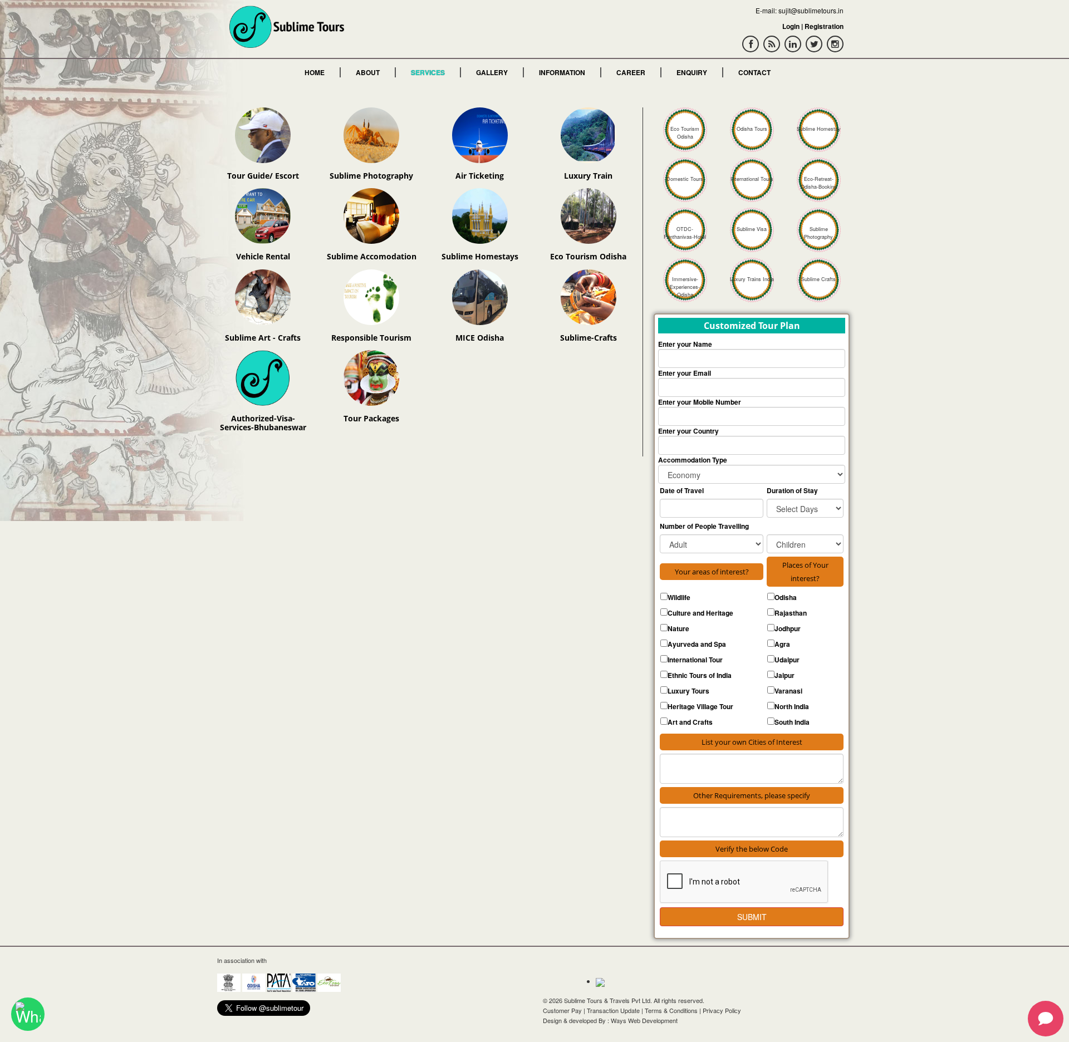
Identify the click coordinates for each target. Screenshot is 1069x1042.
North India (791, 706)
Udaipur (787, 660)
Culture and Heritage (700, 613)
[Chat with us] (28, 1014)
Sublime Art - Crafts (263, 337)
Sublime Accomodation (371, 256)
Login (791, 26)
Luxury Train (588, 175)
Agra (782, 644)
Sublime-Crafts (588, 337)
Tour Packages (371, 418)
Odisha (785, 597)
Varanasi (788, 691)
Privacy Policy (722, 1010)
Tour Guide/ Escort (263, 175)
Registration (824, 26)
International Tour (695, 660)
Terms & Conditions (671, 1010)
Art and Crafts (690, 722)
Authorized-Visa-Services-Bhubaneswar (263, 422)
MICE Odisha (479, 337)
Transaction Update (613, 1010)
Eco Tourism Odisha (588, 256)
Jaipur (784, 675)
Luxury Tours (688, 691)
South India (792, 722)
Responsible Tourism (371, 337)
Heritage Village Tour (700, 706)
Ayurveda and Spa (697, 644)
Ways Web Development (644, 1020)
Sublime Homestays (480, 256)
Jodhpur (787, 628)
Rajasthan (790, 613)
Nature (678, 628)
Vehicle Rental (263, 256)
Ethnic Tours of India (700, 675)
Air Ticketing (479, 175)
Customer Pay (562, 1010)
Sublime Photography (371, 175)
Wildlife (679, 597)
